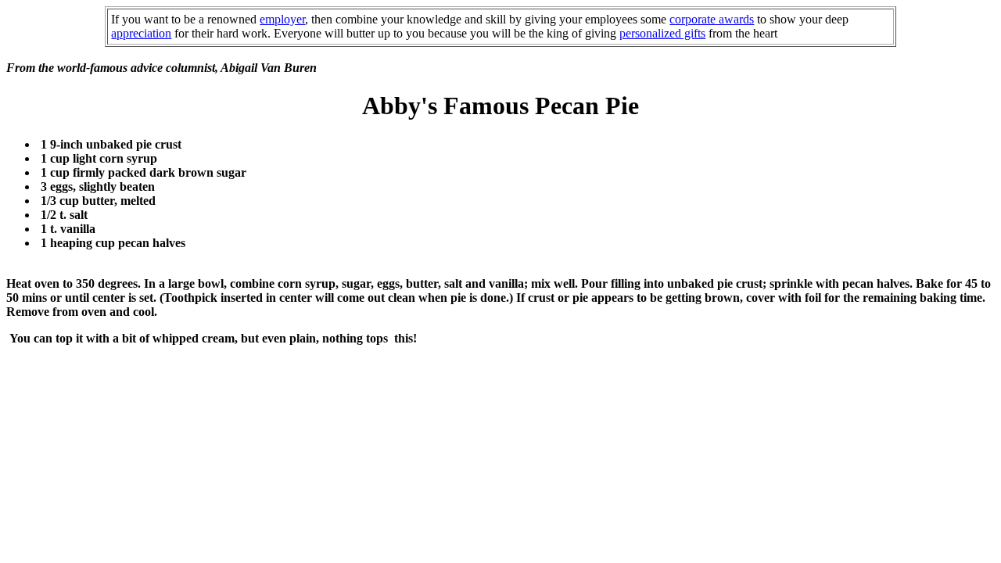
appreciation (141, 33)
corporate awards (711, 19)
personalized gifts (662, 33)
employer (282, 19)
